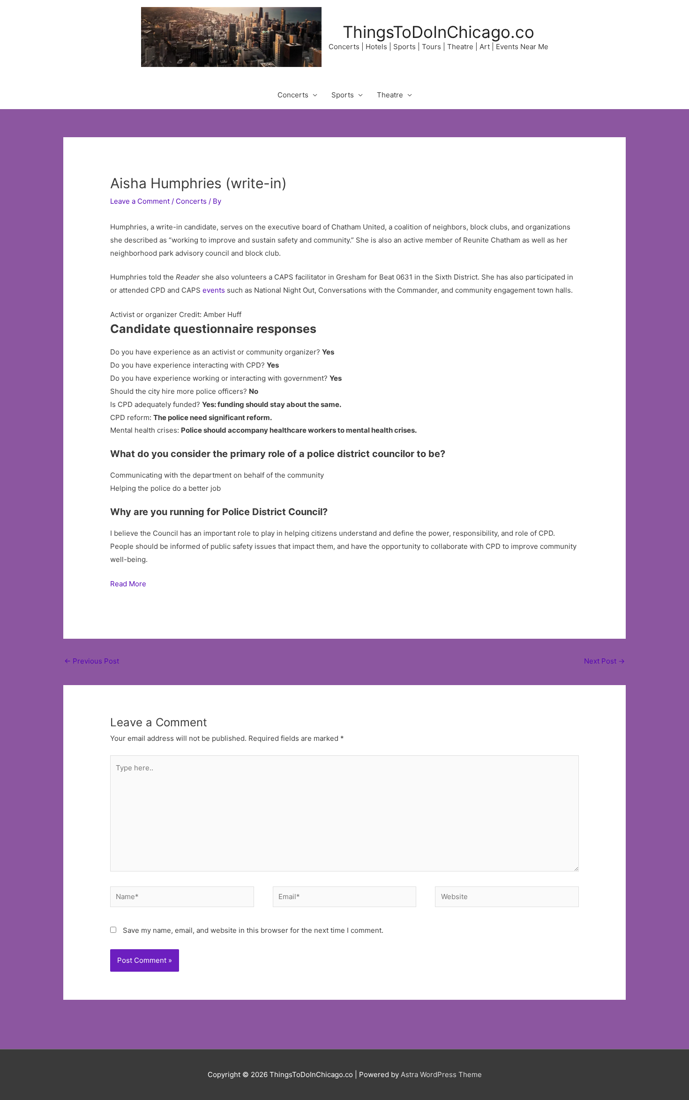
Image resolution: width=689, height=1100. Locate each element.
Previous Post (91, 661)
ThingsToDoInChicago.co (438, 32)
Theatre (390, 94)
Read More (128, 583)
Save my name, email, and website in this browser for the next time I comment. (253, 930)
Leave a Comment (140, 201)
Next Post (604, 661)
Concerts (292, 94)
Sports (342, 94)
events (213, 290)
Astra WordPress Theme (441, 1074)
